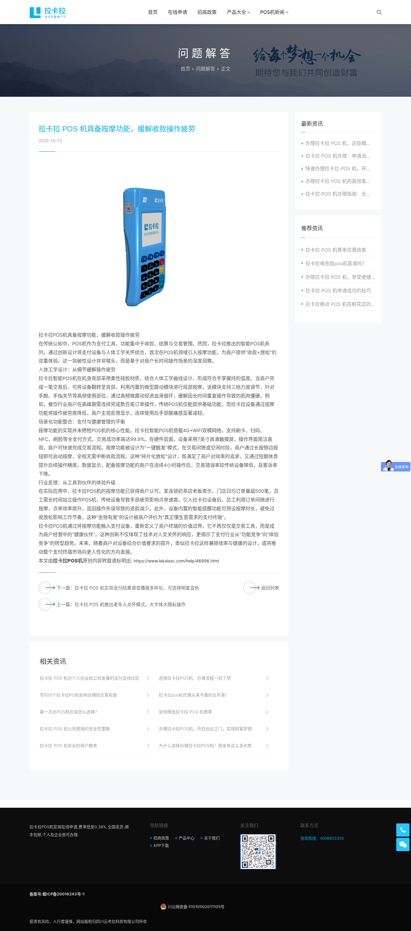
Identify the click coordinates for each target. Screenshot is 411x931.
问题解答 (205, 69)
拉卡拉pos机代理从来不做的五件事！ (194, 694)
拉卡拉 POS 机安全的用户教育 (68, 745)
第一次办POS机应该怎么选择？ (69, 711)
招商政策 (207, 12)
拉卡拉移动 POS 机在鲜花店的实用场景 (340, 304)
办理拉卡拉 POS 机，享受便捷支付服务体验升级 (340, 277)
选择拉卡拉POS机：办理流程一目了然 (195, 678)
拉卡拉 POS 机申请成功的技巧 (338, 291)
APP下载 (161, 845)
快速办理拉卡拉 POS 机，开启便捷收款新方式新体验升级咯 (340, 168)
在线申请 (177, 12)
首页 (153, 12)
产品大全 (236, 12)
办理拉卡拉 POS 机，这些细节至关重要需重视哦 (340, 143)
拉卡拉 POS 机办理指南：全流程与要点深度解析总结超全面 (340, 194)
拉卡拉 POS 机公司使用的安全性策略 (75, 728)
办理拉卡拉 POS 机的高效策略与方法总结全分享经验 (340, 181)
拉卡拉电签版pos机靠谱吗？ (336, 263)
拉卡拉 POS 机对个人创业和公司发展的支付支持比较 (89, 678)
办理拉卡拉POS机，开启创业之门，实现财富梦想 (205, 728)
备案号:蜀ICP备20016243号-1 (57, 894)
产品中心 (186, 837)
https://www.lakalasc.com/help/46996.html (176, 560)
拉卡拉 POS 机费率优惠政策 (335, 250)
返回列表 (270, 588)
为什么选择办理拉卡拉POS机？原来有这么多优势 (205, 745)
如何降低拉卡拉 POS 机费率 (185, 711)
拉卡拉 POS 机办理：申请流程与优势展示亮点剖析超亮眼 (340, 156)
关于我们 (212, 837)
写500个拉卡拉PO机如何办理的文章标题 (78, 694)
